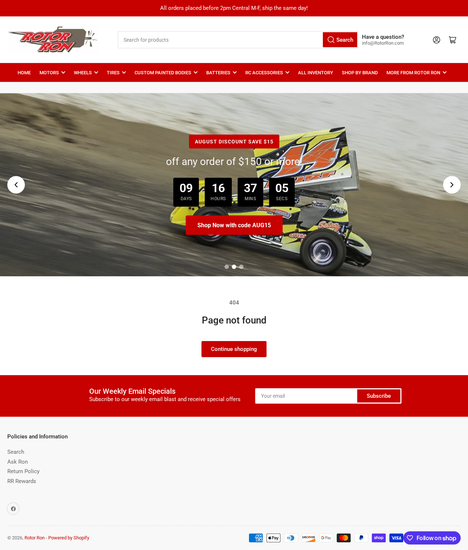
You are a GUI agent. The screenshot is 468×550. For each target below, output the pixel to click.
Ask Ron (17, 462)
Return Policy (23, 471)
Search (15, 452)
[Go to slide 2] (234, 267)
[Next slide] (452, 185)
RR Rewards (21, 481)
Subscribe (379, 396)
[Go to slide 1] (226, 267)
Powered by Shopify (68, 537)
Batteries (218, 72)
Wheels (83, 72)
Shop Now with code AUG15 (234, 225)
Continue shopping (234, 349)
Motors (49, 72)
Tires (113, 72)
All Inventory (315, 72)
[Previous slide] (16, 185)
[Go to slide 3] (241, 267)
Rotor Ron (34, 537)
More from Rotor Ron (413, 72)
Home (24, 72)
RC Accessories (264, 72)
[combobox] (238, 39)
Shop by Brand (360, 72)
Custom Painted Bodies (163, 72)
